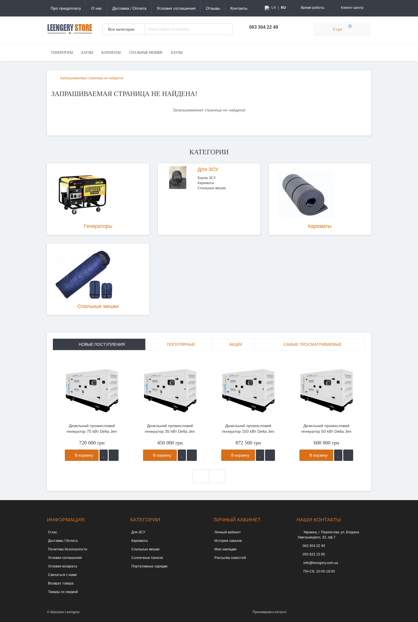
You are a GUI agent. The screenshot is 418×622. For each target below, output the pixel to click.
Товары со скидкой (63, 592)
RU (283, 8)
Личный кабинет (227, 532)
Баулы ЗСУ (207, 178)
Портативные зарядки (149, 566)
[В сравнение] (114, 455)
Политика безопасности (67, 549)
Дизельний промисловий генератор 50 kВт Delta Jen (326, 428)
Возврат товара (61, 583)
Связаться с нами (62, 575)
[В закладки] (104, 455)
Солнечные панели (147, 558)
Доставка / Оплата (129, 8)
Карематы (111, 53)
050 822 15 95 (314, 554)
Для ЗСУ (208, 169)
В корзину (83, 455)
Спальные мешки (145, 53)
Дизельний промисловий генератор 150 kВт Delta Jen (248, 428)
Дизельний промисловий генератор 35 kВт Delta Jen (170, 428)
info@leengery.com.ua (320, 563)
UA (273, 8)
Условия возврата (62, 566)
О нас (96, 8)
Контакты (238, 8)
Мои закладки (225, 549)
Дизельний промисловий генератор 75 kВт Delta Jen (92, 428)
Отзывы (213, 8)
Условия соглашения (176, 8)
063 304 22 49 (314, 546)
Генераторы (62, 53)
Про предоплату (66, 8)
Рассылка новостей (230, 558)
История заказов (228, 541)
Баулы (87, 53)
